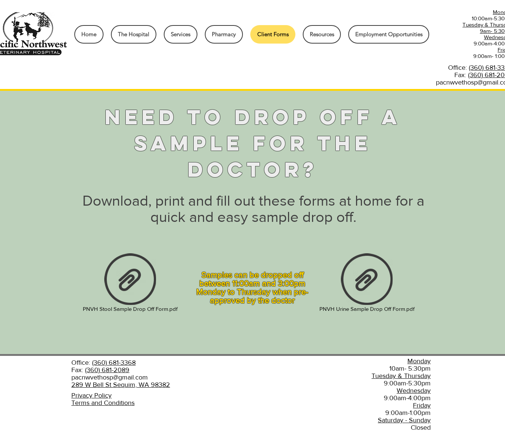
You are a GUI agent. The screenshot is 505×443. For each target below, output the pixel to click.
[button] (322, 34)
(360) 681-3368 (114, 362)
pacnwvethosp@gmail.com (109, 377)
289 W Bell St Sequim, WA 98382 (120, 384)
